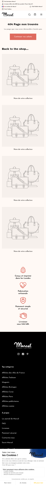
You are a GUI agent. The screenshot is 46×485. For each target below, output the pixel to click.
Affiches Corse (7, 392)
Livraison (5, 428)
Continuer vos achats (23, 37)
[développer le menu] (41, 14)
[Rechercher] (29, 14)
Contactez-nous (8, 438)
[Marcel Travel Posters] (8, 15)
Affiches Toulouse (9, 377)
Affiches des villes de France (13, 373)
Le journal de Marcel (10, 419)
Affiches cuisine (8, 406)
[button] (35, 14)
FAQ (4, 423)
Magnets (5, 382)
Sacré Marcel (7, 442)
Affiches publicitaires (10, 401)
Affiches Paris (7, 396)
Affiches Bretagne (9, 387)
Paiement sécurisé (9, 433)
